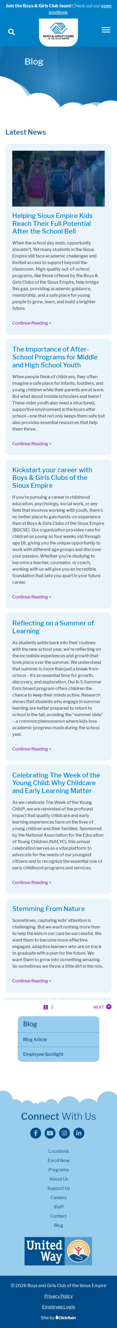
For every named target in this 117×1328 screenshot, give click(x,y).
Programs (58, 1169)
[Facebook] (35, 1133)
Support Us (58, 1188)
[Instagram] (64, 1133)
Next (98, 1007)
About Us (58, 1179)
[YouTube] (50, 1133)
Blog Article (35, 1039)
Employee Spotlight (43, 1054)
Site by (48, 1317)
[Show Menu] (106, 30)
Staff (59, 1206)
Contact (58, 1216)
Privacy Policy (58, 1296)
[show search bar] (11, 32)
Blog (30, 1024)
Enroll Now (59, 1160)
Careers (58, 1197)
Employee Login (58, 1306)
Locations (58, 1151)
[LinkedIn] (78, 1133)
